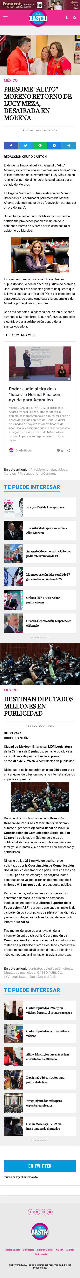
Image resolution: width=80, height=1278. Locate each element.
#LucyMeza (58, 469)
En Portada (41, 1254)
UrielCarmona (46, 473)
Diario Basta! (12, 1249)
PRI (19, 473)
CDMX (59, 1249)
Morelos (10, 473)
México (70, 1249)
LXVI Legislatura (16, 976)
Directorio (28, 1249)
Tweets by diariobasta (21, 1177)
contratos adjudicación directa (51, 968)
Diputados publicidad (19, 972)
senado (29, 473)
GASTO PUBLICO (49, 972)
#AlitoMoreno (39, 469)
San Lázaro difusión (43, 976)
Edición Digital (45, 1249)
